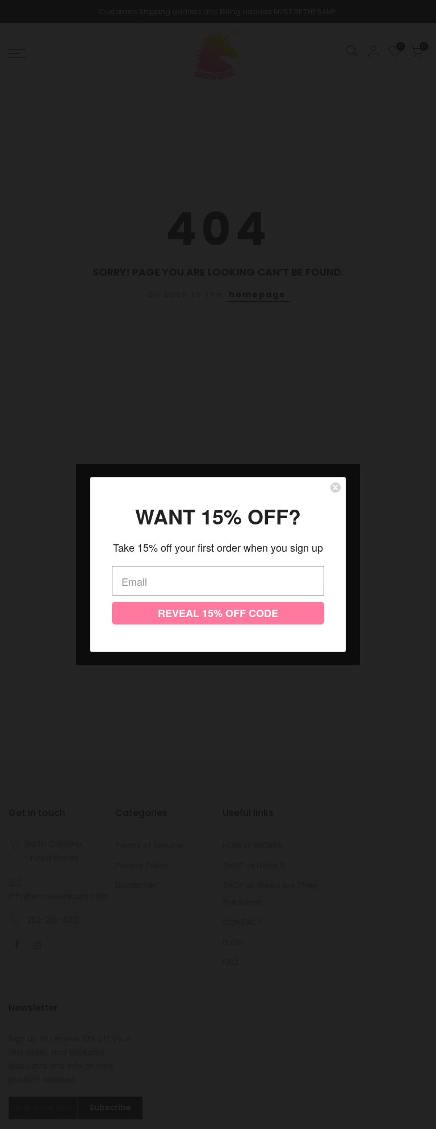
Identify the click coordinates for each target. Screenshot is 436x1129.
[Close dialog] (335, 487)
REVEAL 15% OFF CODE (218, 613)
